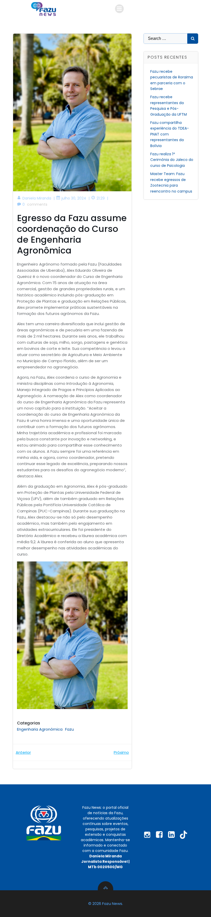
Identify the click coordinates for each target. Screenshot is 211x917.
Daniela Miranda (36, 198)
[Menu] (119, 8)
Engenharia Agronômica (40, 729)
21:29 (100, 198)
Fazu (69, 729)
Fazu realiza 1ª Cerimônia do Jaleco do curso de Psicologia (171, 159)
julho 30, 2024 (73, 198)
